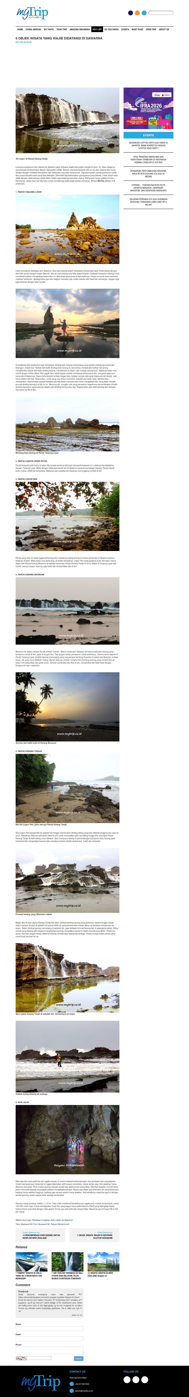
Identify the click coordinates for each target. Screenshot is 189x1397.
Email (18, 1334)
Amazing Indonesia (80, 29)
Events (125, 29)
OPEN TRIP (151, 29)
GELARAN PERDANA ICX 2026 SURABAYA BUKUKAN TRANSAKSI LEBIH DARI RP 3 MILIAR (148, 202)
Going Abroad (33, 29)
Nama (18, 1324)
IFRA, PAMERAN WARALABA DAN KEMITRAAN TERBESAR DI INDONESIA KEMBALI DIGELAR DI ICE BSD (148, 159)
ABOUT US (164, 29)
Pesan (18, 1344)
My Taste (49, 29)
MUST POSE (137, 29)
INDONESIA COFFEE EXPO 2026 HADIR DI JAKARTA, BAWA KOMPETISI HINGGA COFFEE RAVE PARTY (148, 145)
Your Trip (61, 29)
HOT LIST (97, 29)
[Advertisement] (94, 66)
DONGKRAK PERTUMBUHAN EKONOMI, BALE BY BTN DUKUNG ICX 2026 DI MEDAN (148, 173)
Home (20, 29)
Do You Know (111, 29)
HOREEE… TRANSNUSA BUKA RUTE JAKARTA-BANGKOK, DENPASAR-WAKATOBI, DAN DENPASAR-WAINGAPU (148, 188)
